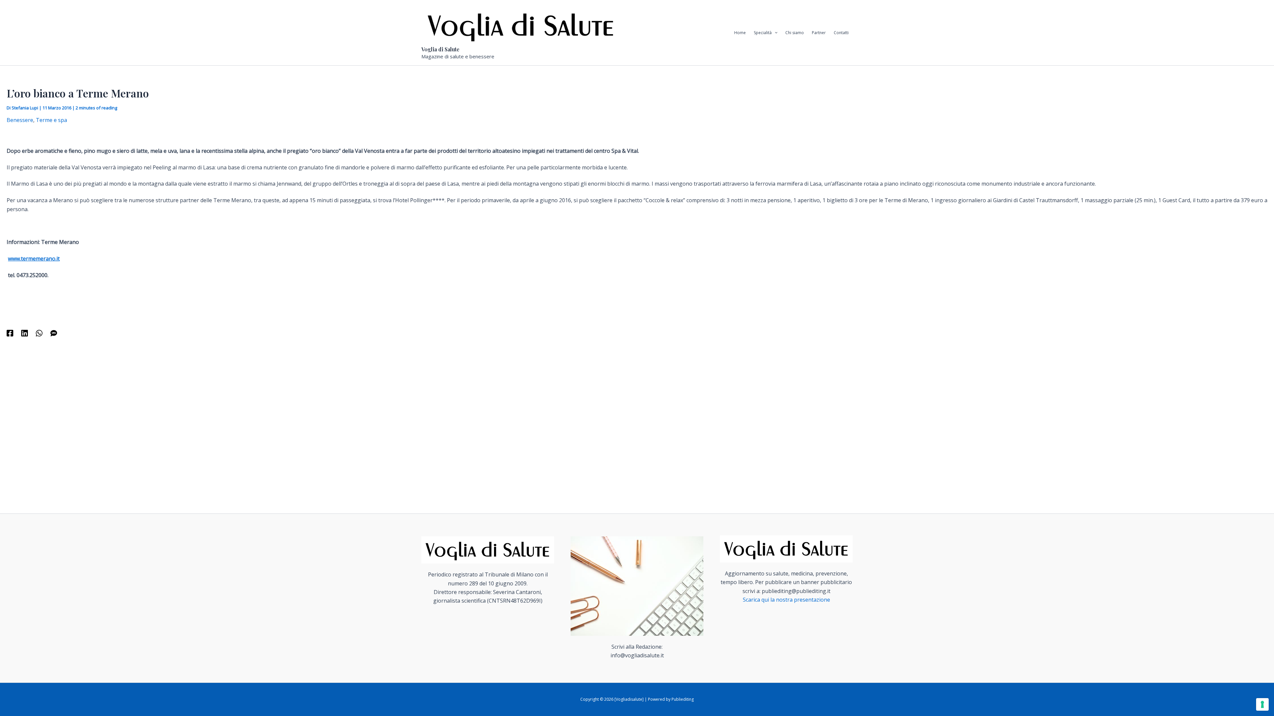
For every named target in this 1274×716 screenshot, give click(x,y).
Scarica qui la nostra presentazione (786, 599)
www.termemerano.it (34, 258)
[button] (774, 33)
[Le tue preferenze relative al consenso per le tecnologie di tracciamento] (1262, 704)
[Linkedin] (24, 332)
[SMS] (53, 332)
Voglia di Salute (440, 49)
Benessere (20, 120)
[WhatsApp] (39, 332)
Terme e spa (51, 120)
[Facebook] (10, 332)
